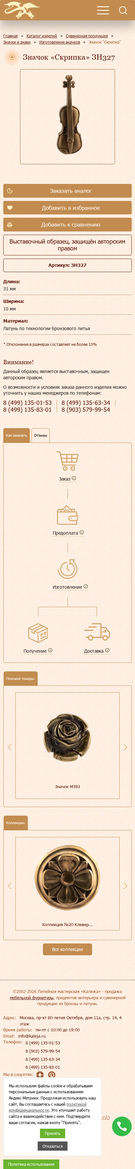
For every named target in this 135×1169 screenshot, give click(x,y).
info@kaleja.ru (32, 1036)
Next (125, 747)
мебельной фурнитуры (31, 997)
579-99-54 (86, 409)
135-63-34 (86, 403)
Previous (9, 747)
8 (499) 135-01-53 (43, 1042)
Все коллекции (67, 949)
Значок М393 (67, 786)
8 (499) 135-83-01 (43, 1067)
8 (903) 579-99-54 (43, 1051)
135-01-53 (27, 403)
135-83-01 (27, 409)
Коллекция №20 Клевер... (67, 924)
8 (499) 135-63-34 (43, 1059)
